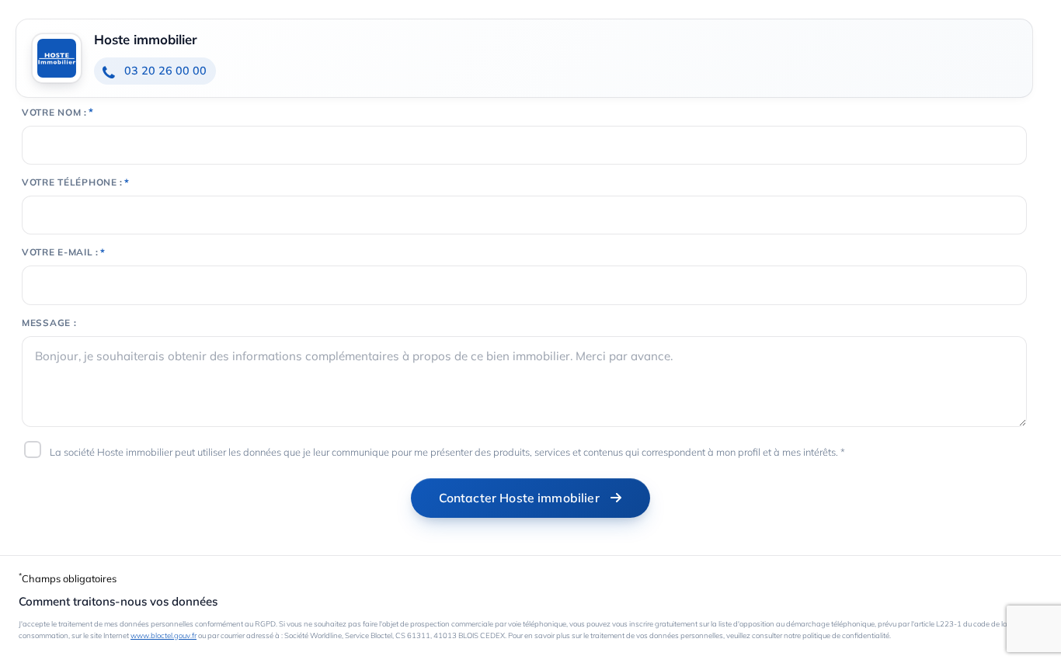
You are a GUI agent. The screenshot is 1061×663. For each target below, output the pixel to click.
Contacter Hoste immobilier (519, 497)
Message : (49, 323)
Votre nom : (54, 112)
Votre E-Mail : (60, 252)
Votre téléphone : (72, 182)
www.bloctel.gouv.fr (163, 635)
